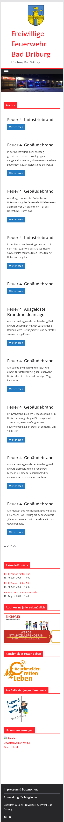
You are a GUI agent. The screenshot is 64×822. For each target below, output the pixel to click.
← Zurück (10, 546)
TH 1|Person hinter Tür (17, 574)
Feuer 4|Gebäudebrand (30, 145)
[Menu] (6, 71)
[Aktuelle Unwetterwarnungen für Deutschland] (19, 738)
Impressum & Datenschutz (21, 789)
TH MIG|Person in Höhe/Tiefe (20, 592)
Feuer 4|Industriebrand (30, 119)
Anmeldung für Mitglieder (20, 797)
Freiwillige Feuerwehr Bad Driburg (31, 44)
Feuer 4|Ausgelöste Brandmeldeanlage (26, 311)
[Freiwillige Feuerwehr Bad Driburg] (32, 76)
